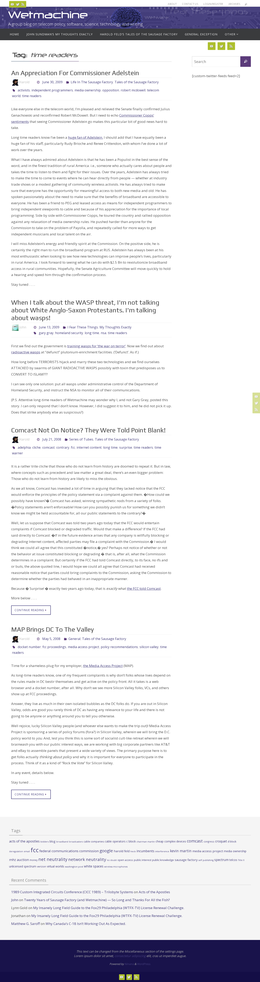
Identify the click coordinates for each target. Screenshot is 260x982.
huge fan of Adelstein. (85, 137)
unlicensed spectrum (22, 866)
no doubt (112, 860)
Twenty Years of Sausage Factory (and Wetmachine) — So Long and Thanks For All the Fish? (97, 900)
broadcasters (76, 841)
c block (131, 841)
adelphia (24, 447)
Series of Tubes (81, 439)
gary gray (46, 333)
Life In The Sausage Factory (92, 82)
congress (209, 841)
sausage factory (186, 860)
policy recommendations (119, 647)
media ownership (88, 90)
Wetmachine (48, 15)
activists (24, 90)
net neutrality (52, 859)
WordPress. (144, 964)
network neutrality (87, 859)
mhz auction (19, 859)
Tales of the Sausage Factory (137, 82)
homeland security (69, 333)
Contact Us (190, 4)
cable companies (94, 841)
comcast (48, 447)
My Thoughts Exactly (115, 327)
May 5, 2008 (51, 639)
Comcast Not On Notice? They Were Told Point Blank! (88, 430)
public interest (142, 860)
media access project (83, 647)
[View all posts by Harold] (32, 82)
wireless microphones (116, 866)
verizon (41, 866)
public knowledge (163, 860)
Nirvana (129, 964)
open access (125, 860)
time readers (31, 96)
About (172, 4)
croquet (221, 841)
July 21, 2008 (51, 439)
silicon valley (149, 647)
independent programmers (52, 90)
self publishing (205, 860)
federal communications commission (69, 851)
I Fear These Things (82, 327)
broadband (62, 841)
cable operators (115, 841)
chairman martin (145, 841)
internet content (89, 447)
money (34, 860)
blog (52, 841)
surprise (125, 447)
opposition (110, 90)
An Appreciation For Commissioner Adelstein (75, 73)
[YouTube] (12, 4)
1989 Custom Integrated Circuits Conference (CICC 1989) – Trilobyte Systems (72, 892)
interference (162, 851)
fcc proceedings (54, 647)
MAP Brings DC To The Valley (52, 629)
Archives (234, 4)
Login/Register (213, 4)
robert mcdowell (133, 90)
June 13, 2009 (49, 327)
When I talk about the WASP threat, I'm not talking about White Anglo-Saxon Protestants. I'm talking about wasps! (85, 310)
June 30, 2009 (52, 82)
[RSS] (23, 4)
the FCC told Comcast (144, 588)
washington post (74, 866)
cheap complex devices (171, 841)
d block (232, 841)
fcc (73, 447)
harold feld (122, 851)
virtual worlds (55, 866)
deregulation (16, 851)
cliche (36, 447)
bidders (44, 841)
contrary (62, 447)
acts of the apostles (24, 841)
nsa (103, 333)
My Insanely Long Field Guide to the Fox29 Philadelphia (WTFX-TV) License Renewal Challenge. (108, 907)
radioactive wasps (25, 352)
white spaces (93, 866)
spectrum (221, 859)
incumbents (145, 851)
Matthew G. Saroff (25, 923)
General (74, 639)
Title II (241, 860)
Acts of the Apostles (154, 892)
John (14, 900)
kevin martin (181, 850)
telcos (233, 860)
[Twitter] (17, 4)
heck (133, 851)
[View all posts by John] (29, 327)
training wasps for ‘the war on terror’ (96, 346)
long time (92, 333)
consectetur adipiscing (130, 956)
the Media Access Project (103, 665)
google (106, 850)
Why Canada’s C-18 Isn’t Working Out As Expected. (86, 923)
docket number (29, 647)
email (27, 851)
